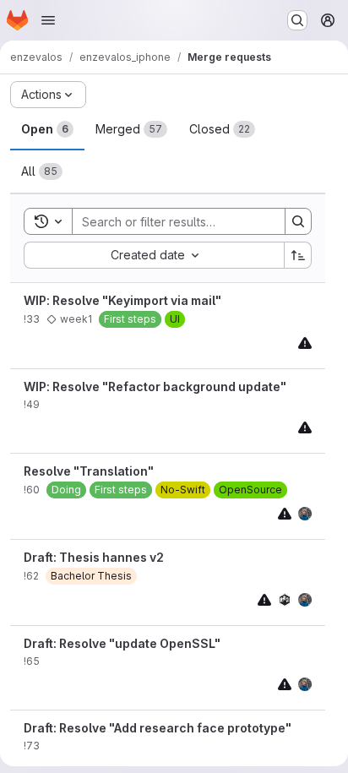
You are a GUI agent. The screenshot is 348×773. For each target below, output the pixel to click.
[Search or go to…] (297, 20)
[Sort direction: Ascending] (298, 255)
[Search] (298, 221)
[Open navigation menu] (48, 20)
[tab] (47, 129)
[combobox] (154, 255)
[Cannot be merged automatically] (305, 342)
